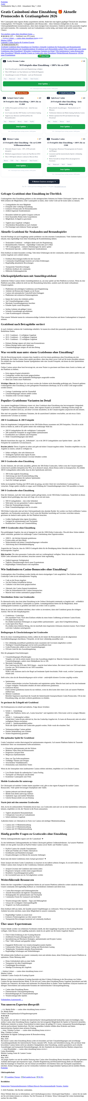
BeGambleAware (28, 1077)
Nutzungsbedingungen (18, 1086)
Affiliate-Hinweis (33, 1086)
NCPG (39, 1077)
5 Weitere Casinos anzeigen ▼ (44, 182)
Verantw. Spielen (62, 1086)
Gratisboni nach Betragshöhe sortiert (49, 49)
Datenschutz (5, 1086)
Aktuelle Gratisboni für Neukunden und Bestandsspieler (60, 47)
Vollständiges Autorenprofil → (12, 1000)
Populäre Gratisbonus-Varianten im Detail (39, 51)
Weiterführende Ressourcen (66, 53)
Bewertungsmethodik (48, 1086)
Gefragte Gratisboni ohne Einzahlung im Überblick (20, 47)
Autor (3, 4)
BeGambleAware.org (60, 186)
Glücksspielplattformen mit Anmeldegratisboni (18, 49)
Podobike (4, 2)
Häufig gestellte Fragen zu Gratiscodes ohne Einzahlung (35, 53)
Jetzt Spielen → (44, 84)
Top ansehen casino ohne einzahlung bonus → (18, 34)
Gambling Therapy (12, 1077)
